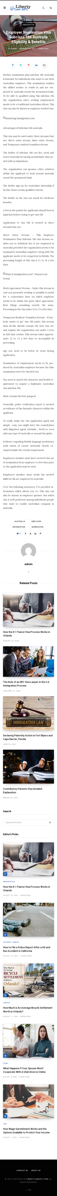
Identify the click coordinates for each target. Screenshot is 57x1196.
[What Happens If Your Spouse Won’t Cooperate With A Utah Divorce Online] (28, 1041)
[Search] (49, 8)
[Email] (44, 65)
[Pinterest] (29, 65)
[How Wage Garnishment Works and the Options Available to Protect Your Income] (28, 1101)
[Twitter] (21, 65)
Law (5, 1124)
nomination (37, 527)
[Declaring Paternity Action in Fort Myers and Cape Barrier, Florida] (28, 713)
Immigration (28, 25)
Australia (19, 521)
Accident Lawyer (11, 942)
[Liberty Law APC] (20, 8)
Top (29, 1190)
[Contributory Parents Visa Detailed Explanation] (28, 767)
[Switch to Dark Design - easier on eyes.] (43, 8)
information (18, 527)
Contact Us (22, 1170)
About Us (35, 1170)
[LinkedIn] (36, 65)
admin (14, 49)
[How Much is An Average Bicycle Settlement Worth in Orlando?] (28, 980)
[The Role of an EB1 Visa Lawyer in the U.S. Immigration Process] (28, 661)
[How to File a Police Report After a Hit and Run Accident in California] (28, 920)
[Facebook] (13, 65)
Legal (5, 1063)
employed (37, 521)
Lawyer (6, 1003)
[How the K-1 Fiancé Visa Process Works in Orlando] (28, 610)
